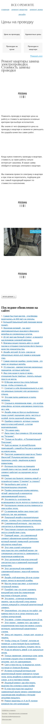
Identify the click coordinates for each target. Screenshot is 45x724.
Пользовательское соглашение (18, 713)
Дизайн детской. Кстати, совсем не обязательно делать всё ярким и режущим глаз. (20, 355)
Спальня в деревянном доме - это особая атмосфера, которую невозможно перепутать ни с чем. (22, 406)
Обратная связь (6, 719)
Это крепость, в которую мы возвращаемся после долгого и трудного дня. (22, 501)
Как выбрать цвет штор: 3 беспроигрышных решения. (14, 486)
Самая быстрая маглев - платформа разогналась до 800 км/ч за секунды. (19, 317)
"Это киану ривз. (12, 430)
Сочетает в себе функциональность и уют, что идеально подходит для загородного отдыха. (22, 391)
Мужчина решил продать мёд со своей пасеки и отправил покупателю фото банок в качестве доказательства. (22, 346)
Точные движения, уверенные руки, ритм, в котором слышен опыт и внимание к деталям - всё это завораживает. (22, 658)
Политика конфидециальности (11, 716)
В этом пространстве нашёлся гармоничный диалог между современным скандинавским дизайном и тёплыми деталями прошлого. (21, 693)
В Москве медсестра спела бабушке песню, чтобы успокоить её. (19, 383)
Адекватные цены (33, 34)
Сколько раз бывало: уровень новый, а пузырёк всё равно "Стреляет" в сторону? (21, 480)
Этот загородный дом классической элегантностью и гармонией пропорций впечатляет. (19, 562)
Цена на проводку (12, 34)
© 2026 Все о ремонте (9, 710)
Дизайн (22, 14)
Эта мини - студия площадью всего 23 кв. (23, 619)
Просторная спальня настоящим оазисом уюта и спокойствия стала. (22, 531)
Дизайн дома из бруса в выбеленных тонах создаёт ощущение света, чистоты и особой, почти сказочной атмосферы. (20, 415)
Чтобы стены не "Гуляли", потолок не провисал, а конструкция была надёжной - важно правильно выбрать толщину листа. (21, 643)
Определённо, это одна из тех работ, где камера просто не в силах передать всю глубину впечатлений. (21, 613)
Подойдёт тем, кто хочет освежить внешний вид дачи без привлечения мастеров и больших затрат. (18, 592)
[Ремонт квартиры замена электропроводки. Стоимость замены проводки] (22, 242)
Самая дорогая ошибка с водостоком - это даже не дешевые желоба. (22, 362)
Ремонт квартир (20, 9)
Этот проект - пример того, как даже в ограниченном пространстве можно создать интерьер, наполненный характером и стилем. (21, 627)
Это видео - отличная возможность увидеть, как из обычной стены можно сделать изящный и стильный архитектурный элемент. (22, 603)
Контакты (5, 713)
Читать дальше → (9, 296)
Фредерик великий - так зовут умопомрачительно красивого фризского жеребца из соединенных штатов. (20, 330)
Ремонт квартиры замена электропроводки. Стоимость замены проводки (20, 65)
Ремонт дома (36, 9)
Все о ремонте (22, 5)
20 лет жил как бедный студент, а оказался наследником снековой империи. (22, 338)
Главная (5, 9)
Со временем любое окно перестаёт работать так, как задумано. (19, 513)
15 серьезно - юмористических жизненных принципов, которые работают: (21, 368)
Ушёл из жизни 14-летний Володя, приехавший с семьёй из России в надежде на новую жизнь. (21, 448)
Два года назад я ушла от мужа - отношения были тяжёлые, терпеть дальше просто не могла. (21, 376)
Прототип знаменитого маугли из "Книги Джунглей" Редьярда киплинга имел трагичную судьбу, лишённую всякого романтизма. (21, 459)
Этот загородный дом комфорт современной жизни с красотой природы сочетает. (20, 571)
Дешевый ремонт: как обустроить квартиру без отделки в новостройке (18, 684)
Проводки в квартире (33, 47)
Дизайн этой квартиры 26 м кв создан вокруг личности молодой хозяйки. (20, 579)
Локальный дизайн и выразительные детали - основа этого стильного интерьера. (21, 519)
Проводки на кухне (12, 47)
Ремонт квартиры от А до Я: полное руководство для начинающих (19, 702)
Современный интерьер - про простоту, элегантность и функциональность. (21, 525)
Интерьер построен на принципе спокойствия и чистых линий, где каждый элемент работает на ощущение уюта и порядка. (20, 471)
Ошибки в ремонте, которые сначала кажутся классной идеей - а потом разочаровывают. (20, 424)
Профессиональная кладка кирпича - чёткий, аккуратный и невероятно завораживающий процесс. (20, 493)
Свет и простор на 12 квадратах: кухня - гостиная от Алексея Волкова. (21, 666)
